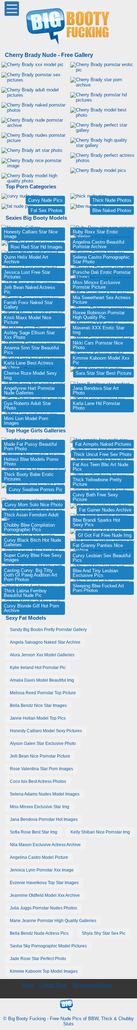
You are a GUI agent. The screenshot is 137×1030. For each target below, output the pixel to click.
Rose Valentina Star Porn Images (41, 768)
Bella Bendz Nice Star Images (38, 705)
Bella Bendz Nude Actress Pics (39, 933)
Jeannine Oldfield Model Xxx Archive (45, 895)
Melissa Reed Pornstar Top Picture (43, 692)
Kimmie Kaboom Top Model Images (44, 971)
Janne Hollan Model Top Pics (38, 718)
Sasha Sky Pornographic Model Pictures (48, 946)
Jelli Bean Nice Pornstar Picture (40, 756)
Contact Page (53, 985)
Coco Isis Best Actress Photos (38, 781)
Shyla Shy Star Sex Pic (103, 933)
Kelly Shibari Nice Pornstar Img (100, 832)
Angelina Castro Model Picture (39, 857)
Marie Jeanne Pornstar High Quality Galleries (53, 920)
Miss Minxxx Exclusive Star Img (39, 806)
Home (28, 985)
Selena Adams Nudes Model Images (44, 794)
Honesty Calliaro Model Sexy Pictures (46, 730)
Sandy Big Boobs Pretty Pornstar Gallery (48, 629)
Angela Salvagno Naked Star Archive (45, 642)
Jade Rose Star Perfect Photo (38, 958)
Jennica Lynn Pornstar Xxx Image (42, 870)
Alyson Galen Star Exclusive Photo (43, 743)
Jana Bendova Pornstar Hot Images (44, 819)
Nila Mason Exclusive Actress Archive (45, 844)
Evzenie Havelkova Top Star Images (44, 882)
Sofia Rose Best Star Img (33, 832)
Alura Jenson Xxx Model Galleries (42, 654)
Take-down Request (92, 985)
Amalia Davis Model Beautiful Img (42, 680)
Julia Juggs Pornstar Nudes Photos (43, 908)
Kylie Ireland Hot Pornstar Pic (38, 667)
